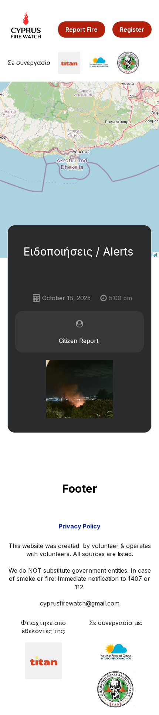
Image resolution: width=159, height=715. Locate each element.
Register (132, 29)
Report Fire (81, 29)
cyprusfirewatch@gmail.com (79, 603)
